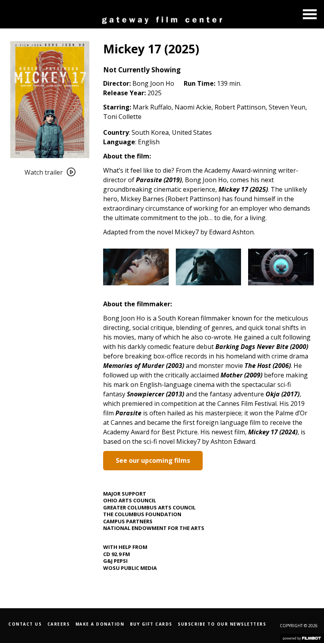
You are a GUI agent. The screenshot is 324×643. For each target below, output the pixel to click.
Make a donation (99, 624)
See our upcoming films (153, 460)
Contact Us (24, 624)
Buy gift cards (151, 624)
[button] (310, 14)
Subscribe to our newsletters (222, 624)
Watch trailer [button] (43, 172)
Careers (58, 624)
